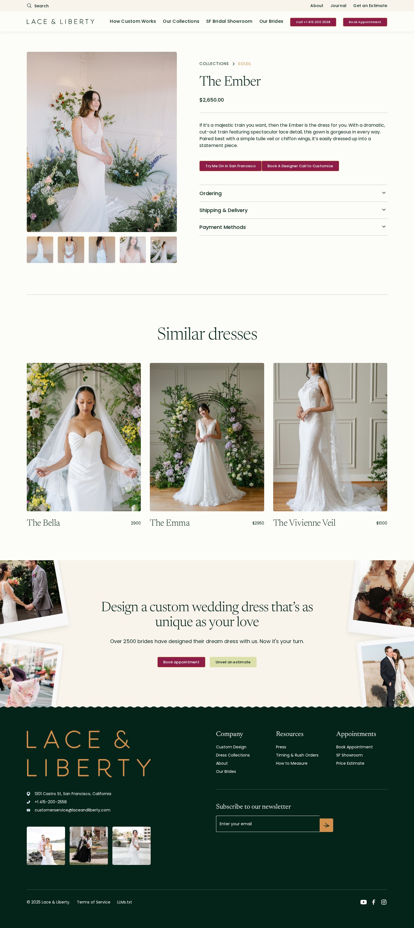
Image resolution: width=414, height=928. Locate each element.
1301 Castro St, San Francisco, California (73, 794)
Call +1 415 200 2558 (313, 22)
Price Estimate (350, 763)
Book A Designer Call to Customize (300, 166)
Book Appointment (365, 22)
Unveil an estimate (233, 662)
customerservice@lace (72, 810)
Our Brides (271, 21)
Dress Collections (233, 755)
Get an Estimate (370, 5)
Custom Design (231, 747)
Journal (338, 5)
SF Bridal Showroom (229, 21)
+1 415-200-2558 (51, 802)
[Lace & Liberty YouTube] (363, 902)
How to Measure (292, 763)
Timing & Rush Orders (297, 755)
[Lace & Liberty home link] (89, 753)
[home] (60, 21)
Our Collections (181, 21)
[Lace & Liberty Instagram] (383, 902)
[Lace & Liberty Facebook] (373, 902)
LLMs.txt (124, 902)
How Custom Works (133, 21)
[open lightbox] (102, 142)
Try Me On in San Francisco (230, 166)
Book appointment (181, 662)
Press (281, 747)
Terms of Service (93, 902)
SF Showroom (349, 755)
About (316, 5)
